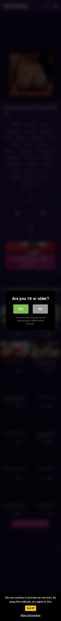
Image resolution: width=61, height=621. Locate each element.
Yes (20, 308)
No (40, 308)
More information (31, 615)
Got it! (30, 608)
